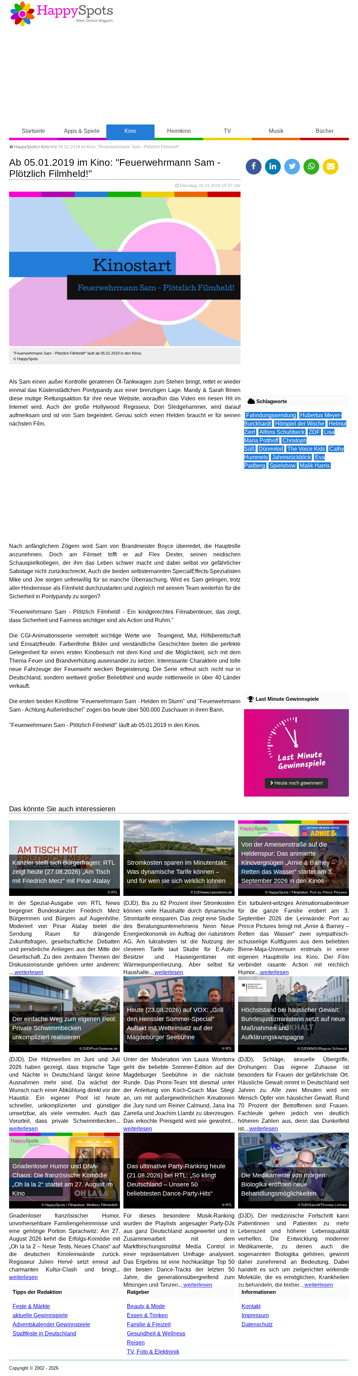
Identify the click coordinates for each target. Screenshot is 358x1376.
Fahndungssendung (271, 415)
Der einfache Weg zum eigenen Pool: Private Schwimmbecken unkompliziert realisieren (64, 1028)
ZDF (314, 432)
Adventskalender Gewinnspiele (51, 1324)
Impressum (255, 1315)
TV (227, 131)
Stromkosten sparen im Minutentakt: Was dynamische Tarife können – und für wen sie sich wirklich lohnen (177, 871)
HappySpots (25, 146)
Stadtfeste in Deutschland (44, 1333)
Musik (276, 131)
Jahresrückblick (291, 457)
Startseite (33, 131)
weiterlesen (28, 972)
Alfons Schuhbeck (282, 432)
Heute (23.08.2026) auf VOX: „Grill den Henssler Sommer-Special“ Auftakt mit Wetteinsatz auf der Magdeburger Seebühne (175, 1023)
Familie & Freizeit (149, 1324)
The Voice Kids (306, 449)
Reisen (136, 1343)
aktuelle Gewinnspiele (40, 1315)
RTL (114, 892)
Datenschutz (257, 1324)
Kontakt (251, 1306)
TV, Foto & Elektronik (153, 1352)
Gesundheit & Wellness (156, 1333)
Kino (130, 131)
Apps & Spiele (82, 131)
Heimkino (179, 131)
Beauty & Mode (146, 1306)
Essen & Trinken (147, 1315)
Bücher (325, 131)
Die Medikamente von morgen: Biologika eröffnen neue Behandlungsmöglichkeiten (284, 1184)
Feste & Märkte (31, 1306)
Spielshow (283, 466)
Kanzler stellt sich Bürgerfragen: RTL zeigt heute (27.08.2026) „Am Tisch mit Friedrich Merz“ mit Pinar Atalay (63, 871)
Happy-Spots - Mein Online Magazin (61, 14)
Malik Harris (315, 466)
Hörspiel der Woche (299, 424)
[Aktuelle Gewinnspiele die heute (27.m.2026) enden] (296, 795)
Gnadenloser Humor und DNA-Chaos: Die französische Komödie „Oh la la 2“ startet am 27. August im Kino (62, 1180)
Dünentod (271, 449)
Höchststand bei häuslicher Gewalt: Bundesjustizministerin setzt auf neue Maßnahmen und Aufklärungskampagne (293, 1023)
